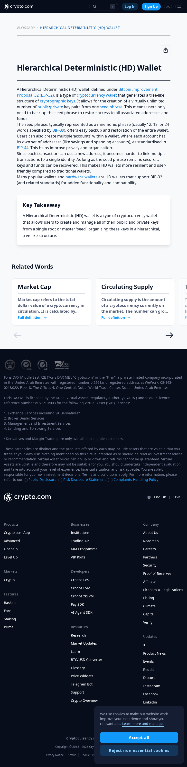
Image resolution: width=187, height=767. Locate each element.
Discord (149, 678)
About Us (150, 532)
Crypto (9, 580)
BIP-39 (58, 130)
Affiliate (149, 581)
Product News (154, 653)
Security (149, 565)
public (43, 107)
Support (77, 692)
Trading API (80, 541)
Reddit (148, 669)
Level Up (11, 557)
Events (148, 661)
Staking (10, 619)
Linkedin (150, 702)
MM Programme (84, 549)
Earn (7, 611)
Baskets (10, 603)
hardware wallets (81, 177)
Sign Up (151, 6)
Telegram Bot (82, 684)
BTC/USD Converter (86, 659)
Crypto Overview (84, 700)
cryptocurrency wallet (97, 95)
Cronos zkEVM (82, 596)
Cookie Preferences (94, 755)
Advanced (12, 541)
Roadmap (151, 541)
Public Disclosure (42, 479)
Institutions (80, 532)
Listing (148, 598)
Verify (147, 622)
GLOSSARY (26, 27)
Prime (8, 627)
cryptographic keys (57, 101)
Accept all (139, 737)
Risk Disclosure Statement (84, 479)
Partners (150, 557)
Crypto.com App (17, 532)
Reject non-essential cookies (139, 750)
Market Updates (84, 643)
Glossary (78, 668)
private (56, 107)
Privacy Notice (54, 755)
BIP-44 (22, 147)
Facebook (150, 694)
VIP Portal (78, 557)
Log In (130, 6)
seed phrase (111, 107)
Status (72, 755)
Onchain (11, 549)
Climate (149, 606)
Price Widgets (82, 676)
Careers (149, 549)
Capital (149, 614)
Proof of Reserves (157, 573)
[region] (139, 735)
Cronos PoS (80, 580)
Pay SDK (77, 604)
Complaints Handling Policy (135, 479)
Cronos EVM (80, 588)
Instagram (151, 686)
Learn (75, 651)
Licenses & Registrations (163, 590)
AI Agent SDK (82, 612)
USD (176, 497)
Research (78, 635)
